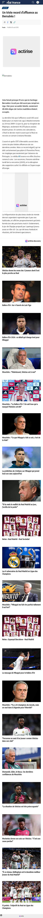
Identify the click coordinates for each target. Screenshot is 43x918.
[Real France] (14, 2)
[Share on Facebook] (7, 22)
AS (19, 156)
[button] (4, 2)
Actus (5, 8)
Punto (3, 27)
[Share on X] (11, 22)
